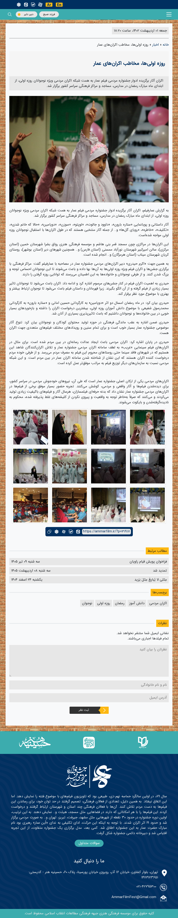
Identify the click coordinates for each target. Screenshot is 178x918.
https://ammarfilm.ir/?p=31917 (106, 531)
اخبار (155, 45)
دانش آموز (136, 603)
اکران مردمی (158, 603)
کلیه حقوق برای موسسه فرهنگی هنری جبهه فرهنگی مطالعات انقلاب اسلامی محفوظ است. (89, 913)
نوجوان (87, 603)
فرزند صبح (49, 14)
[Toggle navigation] (169, 14)
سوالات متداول (89, 843)
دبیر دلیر (28, 14)
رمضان (119, 603)
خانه (166, 45)
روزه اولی (103, 603)
